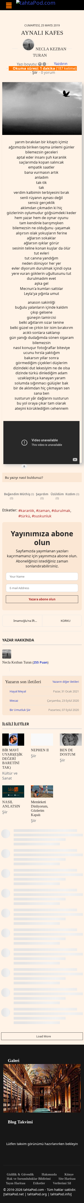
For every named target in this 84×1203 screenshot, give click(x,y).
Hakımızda (49, 1174)
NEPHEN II (40, 750)
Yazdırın (60, 63)
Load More (43, 1036)
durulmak (62, 510)
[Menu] (9, 5)
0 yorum (48, 72)
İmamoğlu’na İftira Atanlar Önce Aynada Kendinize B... (27, 621)
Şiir (35, 72)
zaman (44, 510)
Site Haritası (66, 1178)
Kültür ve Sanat (9, 776)
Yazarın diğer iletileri (65, 682)
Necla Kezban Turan (17, 662)
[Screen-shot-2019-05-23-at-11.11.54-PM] (42, 108)
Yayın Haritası (15, 1183)
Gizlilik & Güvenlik (20, 1174)
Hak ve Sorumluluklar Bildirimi (28, 1178)
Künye (68, 1174)
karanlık (27, 510)
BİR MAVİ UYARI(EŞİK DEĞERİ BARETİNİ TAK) (12, 758)
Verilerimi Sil (61, 1183)
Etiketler (38, 1183)
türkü (25, 516)
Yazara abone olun (42, 599)
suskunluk (43, 516)
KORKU (66, 621)
